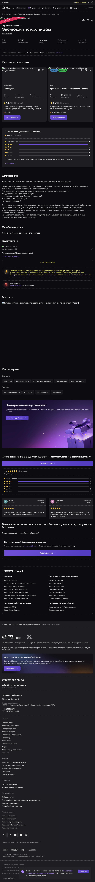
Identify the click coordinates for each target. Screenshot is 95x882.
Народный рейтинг (60, 8)
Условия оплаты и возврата (12, 873)
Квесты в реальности (10, 726)
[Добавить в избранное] (87, 20)
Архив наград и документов (12, 750)
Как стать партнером (10, 803)
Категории (50, 53)
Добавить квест (8, 797)
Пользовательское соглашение (14, 867)
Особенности (32, 53)
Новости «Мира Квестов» (12, 769)
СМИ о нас (6, 772)
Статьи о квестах (8, 775)
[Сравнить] (83, 20)
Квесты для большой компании (14, 825)
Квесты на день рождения (12, 822)
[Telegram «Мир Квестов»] (9, 835)
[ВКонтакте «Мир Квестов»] (4, 835)
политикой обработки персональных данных (49, 872)
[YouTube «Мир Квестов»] (15, 835)
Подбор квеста (20, 8)
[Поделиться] (91, 20)
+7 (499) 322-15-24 (13, 680)
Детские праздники (9, 784)
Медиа (42, 53)
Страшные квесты (9, 816)
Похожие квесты (9, 53)
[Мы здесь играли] (79, 20)
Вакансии (5, 753)
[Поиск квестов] (86, 8)
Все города (6, 738)
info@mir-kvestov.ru (14, 685)
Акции (4, 747)
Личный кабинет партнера (12, 806)
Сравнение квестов (9, 744)
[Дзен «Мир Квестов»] (21, 835)
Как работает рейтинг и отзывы (14, 763)
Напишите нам (15, 286)
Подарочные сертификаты (40, 8)
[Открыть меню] (91, 7)
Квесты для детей (9, 819)
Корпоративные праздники (12, 787)
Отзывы (59, 53)
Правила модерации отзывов (13, 864)
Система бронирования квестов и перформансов (21, 800)
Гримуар (9, 89)
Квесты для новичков (10, 828)
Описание (21, 53)
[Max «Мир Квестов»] (26, 835)
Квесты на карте (8, 732)
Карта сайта (6, 741)
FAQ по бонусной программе (13, 766)
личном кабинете (30, 546)
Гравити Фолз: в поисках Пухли (69, 89)
